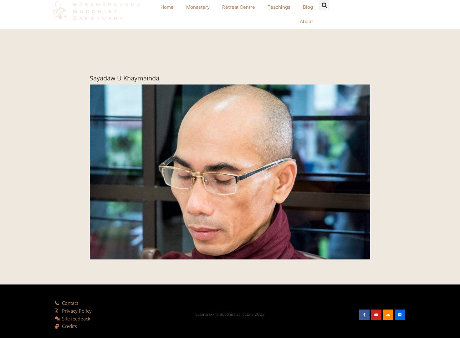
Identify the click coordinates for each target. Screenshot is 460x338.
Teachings (279, 7)
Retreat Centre (238, 7)
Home (167, 7)
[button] (324, 5)
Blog (308, 7)
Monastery (198, 7)
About (306, 21)
